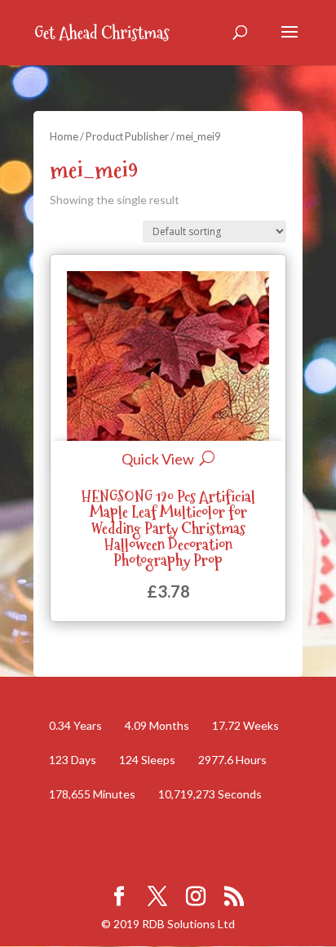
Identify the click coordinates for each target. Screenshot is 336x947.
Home (64, 136)
